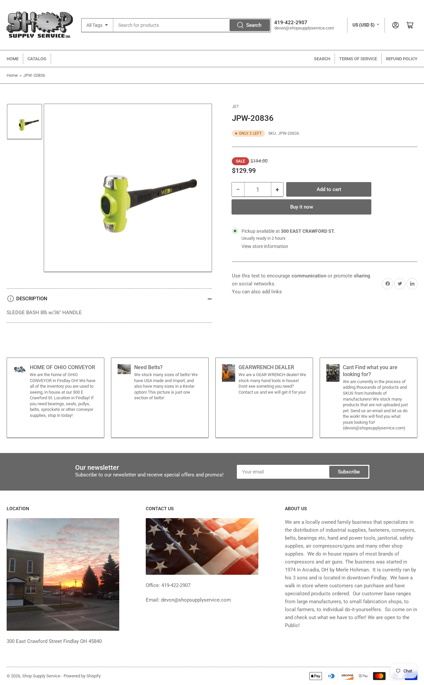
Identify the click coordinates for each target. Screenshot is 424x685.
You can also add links (257, 292)
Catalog (36, 58)
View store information (264, 246)
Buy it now (301, 207)
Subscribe (349, 472)
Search (253, 25)
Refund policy (401, 58)
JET (235, 106)
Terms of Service (358, 58)
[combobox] (192, 25)
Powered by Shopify (82, 675)
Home (13, 58)
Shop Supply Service (41, 675)
